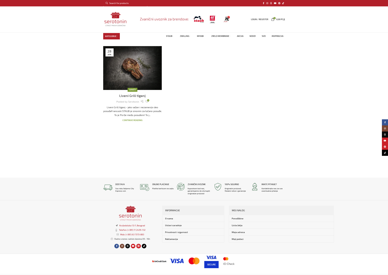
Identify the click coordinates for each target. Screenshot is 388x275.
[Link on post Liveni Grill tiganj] (132, 68)
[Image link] (130, 212)
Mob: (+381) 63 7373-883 (132, 234)
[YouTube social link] (275, 3)
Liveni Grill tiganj (132, 96)
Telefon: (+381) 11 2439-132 (132, 230)
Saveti (132, 89)
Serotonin (133, 101)
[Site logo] (115, 19)
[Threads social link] (271, 3)
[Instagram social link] (267, 3)
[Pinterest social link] (279, 3)
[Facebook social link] (263, 3)
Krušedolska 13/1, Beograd (132, 225)
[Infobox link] (120, 187)
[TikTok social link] (283, 3)
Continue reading (132, 120)
